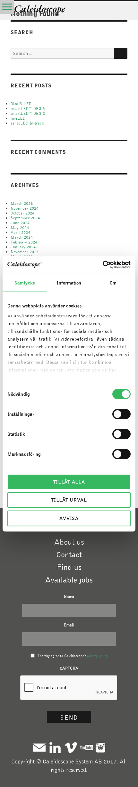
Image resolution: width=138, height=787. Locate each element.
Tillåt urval (69, 500)
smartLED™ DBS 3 (28, 108)
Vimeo (70, 747)
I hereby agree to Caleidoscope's (73, 655)
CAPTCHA (69, 668)
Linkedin (55, 747)
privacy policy (97, 655)
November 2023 (25, 251)
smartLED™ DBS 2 (28, 113)
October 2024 (22, 213)
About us (69, 542)
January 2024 (23, 246)
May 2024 (20, 227)
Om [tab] (113, 282)
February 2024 (24, 242)
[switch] (121, 414)
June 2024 (20, 222)
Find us (69, 567)
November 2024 (25, 208)
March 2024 (22, 237)
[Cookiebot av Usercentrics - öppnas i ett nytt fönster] (102, 265)
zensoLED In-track (27, 123)
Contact (69, 554)
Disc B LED (21, 103)
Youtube (86, 747)
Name (69, 596)
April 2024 (20, 232)
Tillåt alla (69, 481)
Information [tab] (68, 282)
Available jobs (69, 579)
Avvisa (68, 518)
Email (69, 625)
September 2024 (25, 217)
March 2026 (22, 203)
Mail (39, 747)
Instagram (100, 747)
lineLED (18, 118)
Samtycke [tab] (24, 282)
